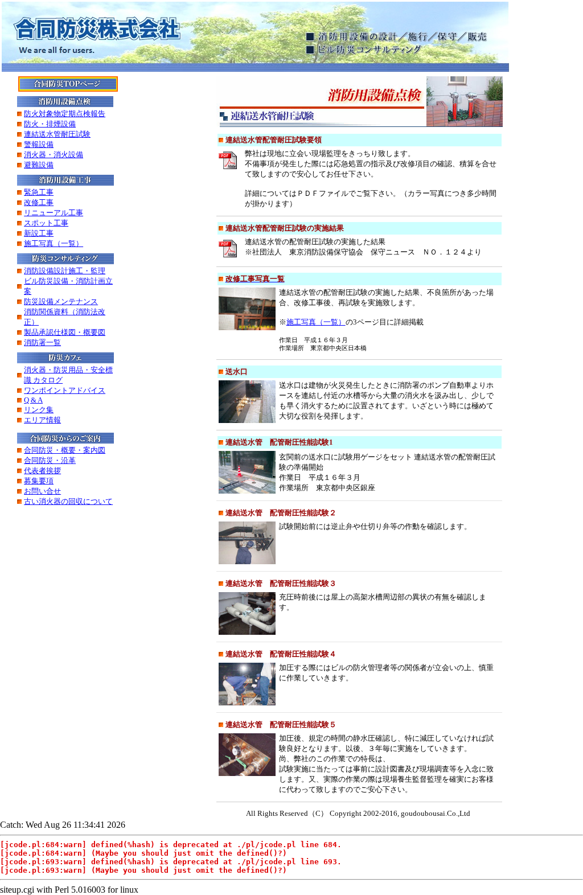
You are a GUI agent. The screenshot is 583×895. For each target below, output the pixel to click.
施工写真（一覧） (316, 322)
